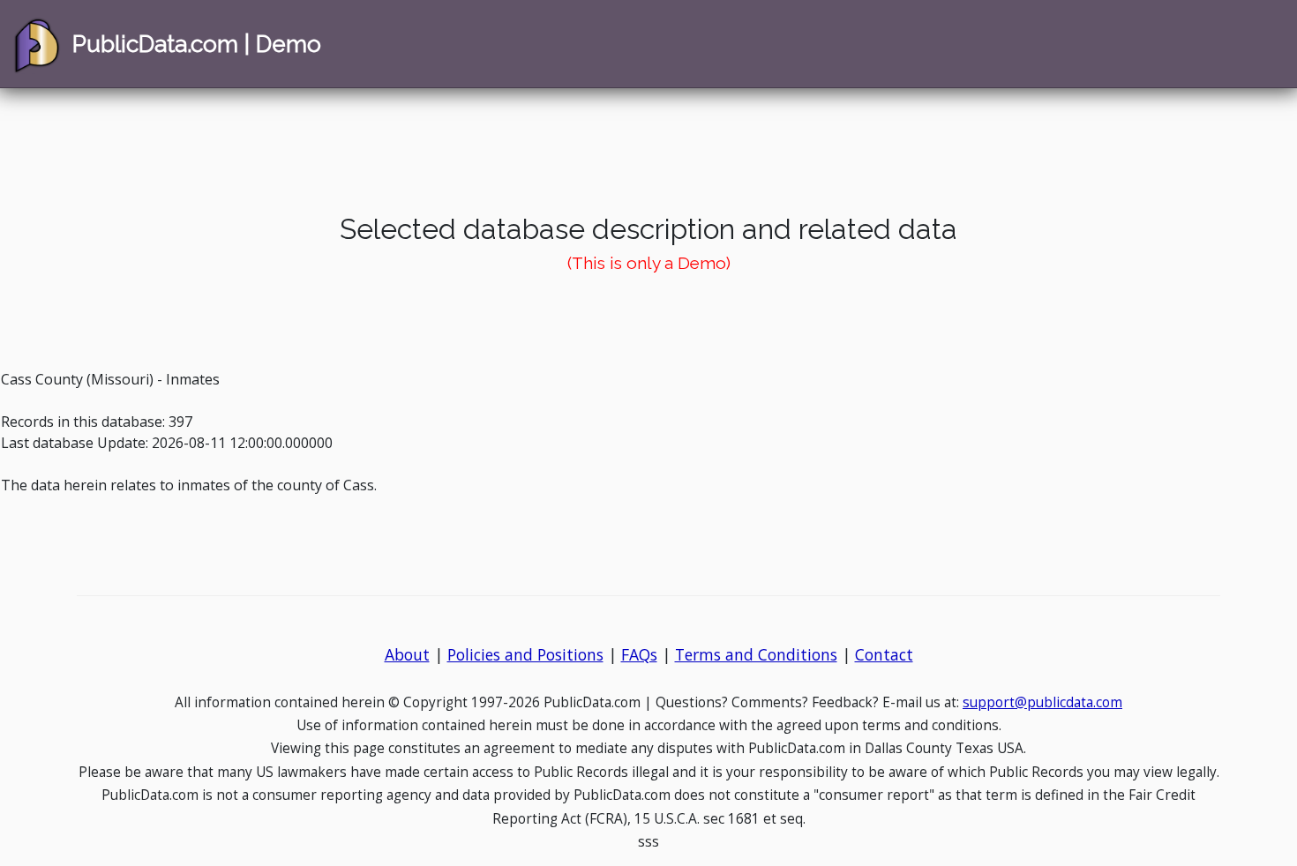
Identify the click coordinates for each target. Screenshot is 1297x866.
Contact (884, 654)
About (407, 654)
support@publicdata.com (1042, 702)
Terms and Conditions (756, 654)
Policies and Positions (525, 654)
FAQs (639, 654)
